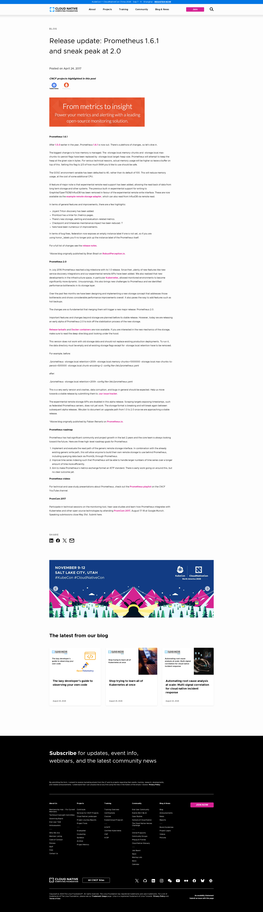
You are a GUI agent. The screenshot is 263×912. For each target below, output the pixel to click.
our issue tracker (108, 394)
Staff (51, 847)
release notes (89, 246)
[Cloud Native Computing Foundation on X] (137, 882)
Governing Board (56, 818)
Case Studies (137, 816)
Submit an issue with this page (202, 898)
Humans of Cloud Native (141, 820)
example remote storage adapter (83, 197)
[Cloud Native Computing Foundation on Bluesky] (202, 882)
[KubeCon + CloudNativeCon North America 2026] (131, 588)
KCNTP (107, 827)
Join (195, 9)
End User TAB (55, 822)
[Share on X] (65, 541)
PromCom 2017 (122, 511)
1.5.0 (57, 145)
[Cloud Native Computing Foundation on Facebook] (194, 882)
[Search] (212, 9)
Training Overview (111, 809)
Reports (163, 820)
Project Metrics (83, 844)
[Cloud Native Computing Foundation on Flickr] (186, 882)
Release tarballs (57, 330)
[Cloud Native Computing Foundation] (63, 9)
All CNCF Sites (96, 880)
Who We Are (54, 833)
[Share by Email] (71, 541)
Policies (52, 843)
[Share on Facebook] (58, 541)
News (162, 816)
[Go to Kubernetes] (54, 85)
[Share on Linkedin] (51, 541)
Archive (80, 841)
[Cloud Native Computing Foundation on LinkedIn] (153, 882)
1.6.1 (95, 145)
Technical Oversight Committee (62, 815)
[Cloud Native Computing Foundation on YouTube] (178, 882)
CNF (106, 834)
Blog (53, 29)
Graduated (81, 830)
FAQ (51, 850)
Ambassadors (55, 825)
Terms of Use (54, 898)
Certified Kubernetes (112, 830)
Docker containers (81, 330)
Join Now (202, 805)
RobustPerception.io (113, 254)
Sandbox (80, 837)
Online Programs (139, 833)
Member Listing (55, 836)
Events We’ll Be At (139, 813)
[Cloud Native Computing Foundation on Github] (145, 882)
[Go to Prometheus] (66, 85)
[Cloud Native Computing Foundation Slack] (210, 882)
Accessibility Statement (204, 895)
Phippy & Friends (139, 840)
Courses (107, 816)
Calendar (135, 864)
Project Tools (82, 823)
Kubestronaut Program (113, 820)
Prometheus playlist (140, 487)
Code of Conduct (56, 840)
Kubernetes (112, 278)
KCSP (106, 837)
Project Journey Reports (86, 820)
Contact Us (53, 853)
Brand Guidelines (167, 827)
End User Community (140, 809)
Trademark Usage (99, 896)
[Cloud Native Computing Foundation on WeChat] (170, 882)
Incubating (81, 834)
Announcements (166, 813)
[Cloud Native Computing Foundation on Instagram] (161, 882)
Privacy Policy (154, 784)
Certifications (109, 813)
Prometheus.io (115, 422)
